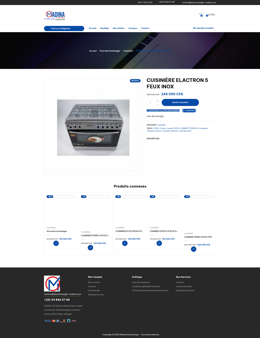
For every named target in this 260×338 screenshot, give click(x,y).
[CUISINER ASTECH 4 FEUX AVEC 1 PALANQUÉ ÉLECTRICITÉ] (164, 209)
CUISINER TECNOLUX (189, 128)
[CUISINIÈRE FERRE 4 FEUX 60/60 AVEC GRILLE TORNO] (95, 212)
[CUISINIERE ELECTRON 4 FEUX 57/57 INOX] (129, 209)
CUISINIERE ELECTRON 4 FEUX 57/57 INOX (135, 231)
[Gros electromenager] (61, 209)
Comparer (190, 111)
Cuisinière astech (154, 131)
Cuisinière (128, 51)
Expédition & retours (185, 290)
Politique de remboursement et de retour (150, 290)
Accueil (92, 28)
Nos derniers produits (203, 28)
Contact (145, 28)
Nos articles (118, 28)
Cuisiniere (204, 128)
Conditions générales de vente (146, 286)
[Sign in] (196, 15)
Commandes (94, 290)
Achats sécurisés (184, 286)
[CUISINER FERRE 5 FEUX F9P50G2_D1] (198, 212)
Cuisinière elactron (170, 131)
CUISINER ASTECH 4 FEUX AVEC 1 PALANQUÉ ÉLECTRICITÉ (178, 231)
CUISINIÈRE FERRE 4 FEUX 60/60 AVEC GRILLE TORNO (107, 235)
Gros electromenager (57, 231)
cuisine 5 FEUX (173, 128)
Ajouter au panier (180, 102)
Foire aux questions (141, 282)
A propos (133, 28)
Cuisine (163, 128)
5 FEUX (156, 128)
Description (153, 138)
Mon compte (94, 282)
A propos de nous (96, 294)
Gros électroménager (110, 51)
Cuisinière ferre (185, 131)
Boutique (104, 28)
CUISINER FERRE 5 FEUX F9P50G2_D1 (202, 237)
